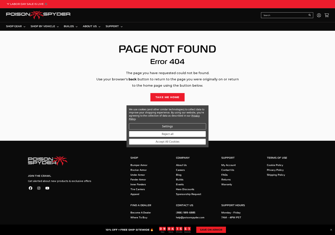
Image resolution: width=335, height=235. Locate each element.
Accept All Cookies (168, 141)
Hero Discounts (185, 189)
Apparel (135, 194)
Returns (226, 179)
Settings (167, 126)
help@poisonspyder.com (190, 217)
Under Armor (138, 175)
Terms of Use (277, 157)
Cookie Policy (275, 165)
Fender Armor (138, 179)
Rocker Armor (139, 170)
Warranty (226, 184)
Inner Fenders (138, 184)
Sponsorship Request (188, 194)
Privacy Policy (275, 170)
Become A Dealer (141, 212)
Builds (180, 179)
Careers (180, 170)
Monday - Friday (231, 212)
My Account (228, 165)
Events (180, 184)
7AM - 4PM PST (231, 217)
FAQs (224, 175)
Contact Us (227, 170)
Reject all (167, 134)
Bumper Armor (139, 165)
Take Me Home (167, 97)
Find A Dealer (141, 205)
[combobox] (284, 15)
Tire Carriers (138, 189)
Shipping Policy (276, 175)
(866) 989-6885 (186, 212)
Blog (179, 175)
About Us (181, 165)
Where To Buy (139, 217)
